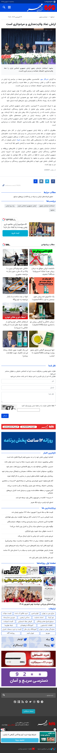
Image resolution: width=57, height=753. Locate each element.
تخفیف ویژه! (20, 740)
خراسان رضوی (43, 17)
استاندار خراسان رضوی (47, 206)
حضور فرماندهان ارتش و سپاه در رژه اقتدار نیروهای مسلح (33, 196)
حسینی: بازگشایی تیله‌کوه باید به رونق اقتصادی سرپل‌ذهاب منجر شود (29, 466)
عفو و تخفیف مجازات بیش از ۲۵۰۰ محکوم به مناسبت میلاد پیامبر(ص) (29, 541)
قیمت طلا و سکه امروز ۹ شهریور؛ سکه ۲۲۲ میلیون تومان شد (32, 512)
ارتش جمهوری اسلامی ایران (27, 206)
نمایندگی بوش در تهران (47, 629)
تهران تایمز (30, 633)
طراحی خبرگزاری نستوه (44, 749)
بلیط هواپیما (9, 625)
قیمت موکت (7, 613)
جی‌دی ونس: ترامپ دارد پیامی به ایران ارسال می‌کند (35, 536)
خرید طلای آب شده (21, 613)
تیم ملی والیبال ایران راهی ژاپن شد (41, 557)
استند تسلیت (38, 617)
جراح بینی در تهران (48, 613)
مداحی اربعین (24, 617)
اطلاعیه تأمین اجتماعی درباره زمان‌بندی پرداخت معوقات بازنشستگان (30, 522)
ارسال (5, 415)
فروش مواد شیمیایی (25, 621)
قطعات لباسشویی (46, 625)
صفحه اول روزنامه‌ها (46, 563)
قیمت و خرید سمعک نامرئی (11, 629)
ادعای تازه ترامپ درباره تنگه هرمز (42, 502)
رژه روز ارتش (10, 206)
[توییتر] (30, 702)
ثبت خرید (15, 233)
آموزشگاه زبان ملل (30, 629)
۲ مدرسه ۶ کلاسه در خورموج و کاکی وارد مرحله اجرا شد (34, 497)
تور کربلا (51, 617)
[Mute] (35, 234)
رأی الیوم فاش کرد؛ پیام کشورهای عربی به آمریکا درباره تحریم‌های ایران (29, 545)
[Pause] (31, 234)
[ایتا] (15, 702)
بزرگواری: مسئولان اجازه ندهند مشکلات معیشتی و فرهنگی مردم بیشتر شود (27, 471)
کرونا (19, 140)
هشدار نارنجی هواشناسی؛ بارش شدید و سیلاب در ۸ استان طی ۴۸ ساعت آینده (28, 551)
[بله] (38, 702)
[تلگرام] (42, 702)
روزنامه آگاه (11, 633)
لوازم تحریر (34, 613)
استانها (52, 17)
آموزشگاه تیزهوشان (26, 625)
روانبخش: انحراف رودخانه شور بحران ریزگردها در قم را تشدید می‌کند (30, 485)
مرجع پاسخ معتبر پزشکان (45, 621)
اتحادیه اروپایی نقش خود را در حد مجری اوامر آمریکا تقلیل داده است (30, 457)
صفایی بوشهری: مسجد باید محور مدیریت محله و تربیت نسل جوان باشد (28, 462)
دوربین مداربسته (9, 617)
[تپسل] (3, 219)
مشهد (52, 210)
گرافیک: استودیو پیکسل (25, 749)
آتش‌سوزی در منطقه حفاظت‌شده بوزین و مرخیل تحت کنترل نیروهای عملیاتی (29, 491)
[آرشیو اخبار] (18, 702)
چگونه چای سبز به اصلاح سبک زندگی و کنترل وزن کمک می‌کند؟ (31, 526)
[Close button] (55, 729)
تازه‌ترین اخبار (49, 453)
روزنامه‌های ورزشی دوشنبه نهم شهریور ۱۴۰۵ (37, 604)
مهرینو (48, 633)
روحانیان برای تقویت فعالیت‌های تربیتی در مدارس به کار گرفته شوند (30, 476)
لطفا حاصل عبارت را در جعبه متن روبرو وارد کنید (39, 406)
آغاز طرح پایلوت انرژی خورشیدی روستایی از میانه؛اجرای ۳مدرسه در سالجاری (27, 481)
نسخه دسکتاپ (28, 711)
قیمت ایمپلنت (8, 621)
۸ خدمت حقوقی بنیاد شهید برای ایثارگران (39, 531)
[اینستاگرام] (34, 702)
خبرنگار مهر (45, 79)
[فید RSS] (22, 702)
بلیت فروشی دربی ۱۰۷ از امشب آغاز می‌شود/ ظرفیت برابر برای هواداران (29, 517)
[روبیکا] (26, 702)
